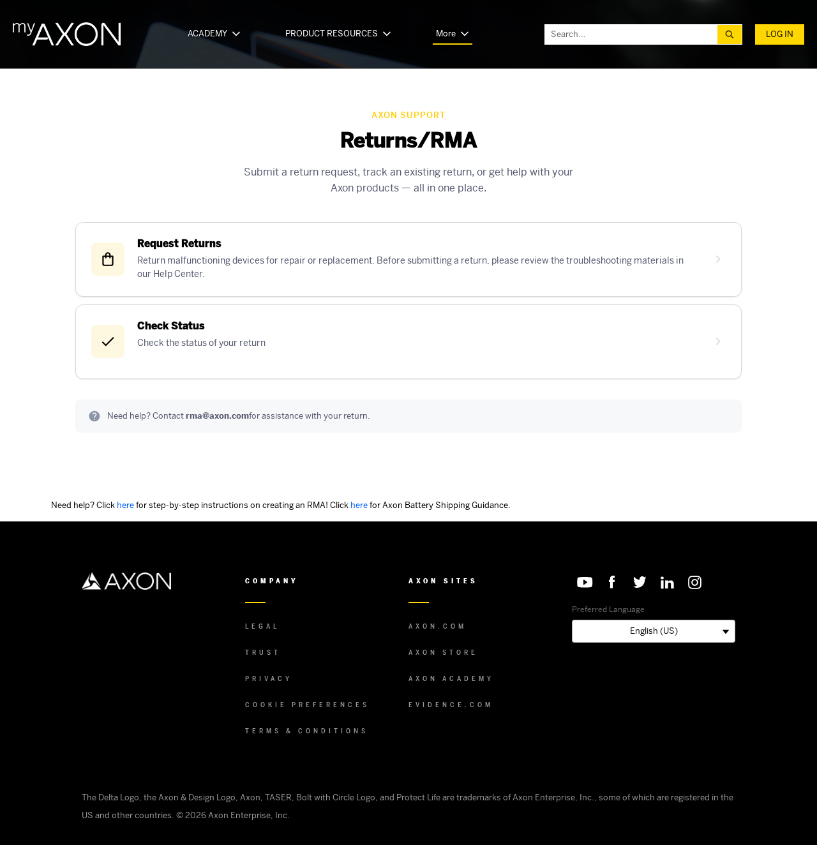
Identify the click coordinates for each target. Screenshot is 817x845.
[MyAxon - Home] (67, 34)
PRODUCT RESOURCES (331, 33)
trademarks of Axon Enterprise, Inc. (525, 797)
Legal (262, 626)
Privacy (268, 679)
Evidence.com (450, 705)
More (446, 33)
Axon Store (443, 652)
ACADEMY (207, 33)
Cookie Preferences (307, 705)
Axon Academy (451, 679)
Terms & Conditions (306, 731)
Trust (263, 652)
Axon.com (437, 626)
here (125, 505)
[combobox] (631, 34)
